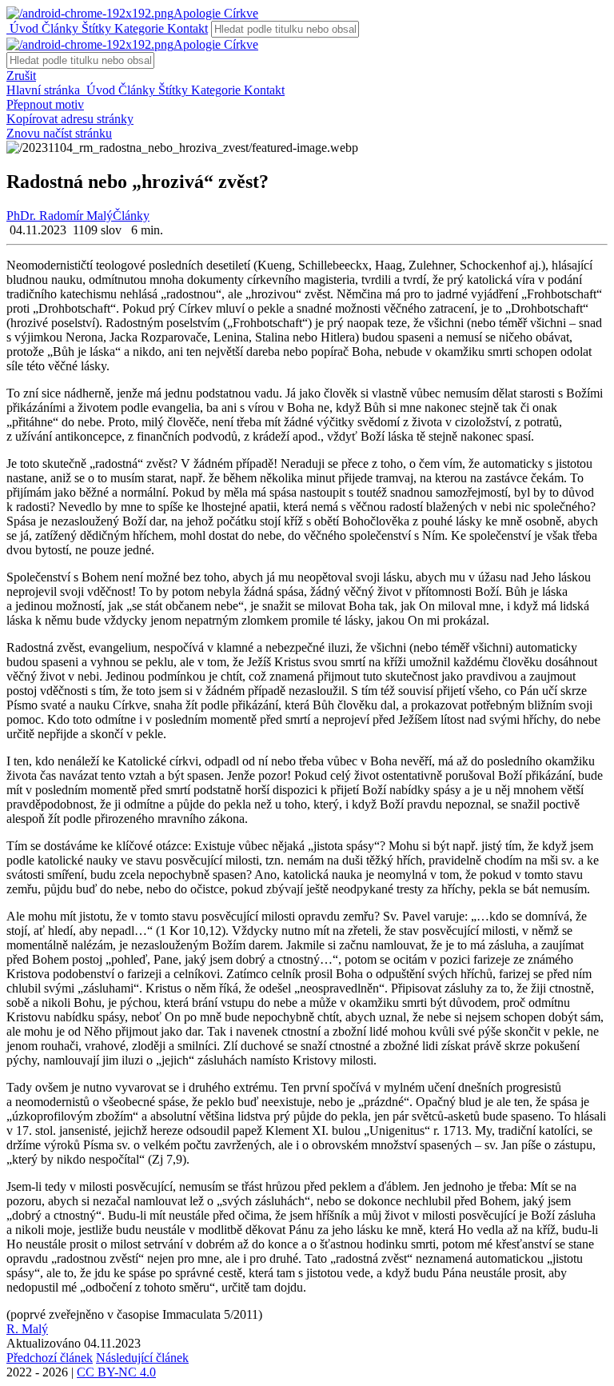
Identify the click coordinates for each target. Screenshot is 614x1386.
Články (58, 28)
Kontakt (186, 28)
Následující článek (142, 1357)
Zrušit (21, 75)
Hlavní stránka (44, 90)
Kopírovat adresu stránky (70, 119)
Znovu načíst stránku (59, 133)
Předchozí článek (49, 1357)
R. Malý (27, 1329)
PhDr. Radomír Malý (59, 215)
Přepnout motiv (45, 104)
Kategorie (137, 28)
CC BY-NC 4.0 (116, 1372)
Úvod (22, 28)
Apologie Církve (215, 13)
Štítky (94, 28)
